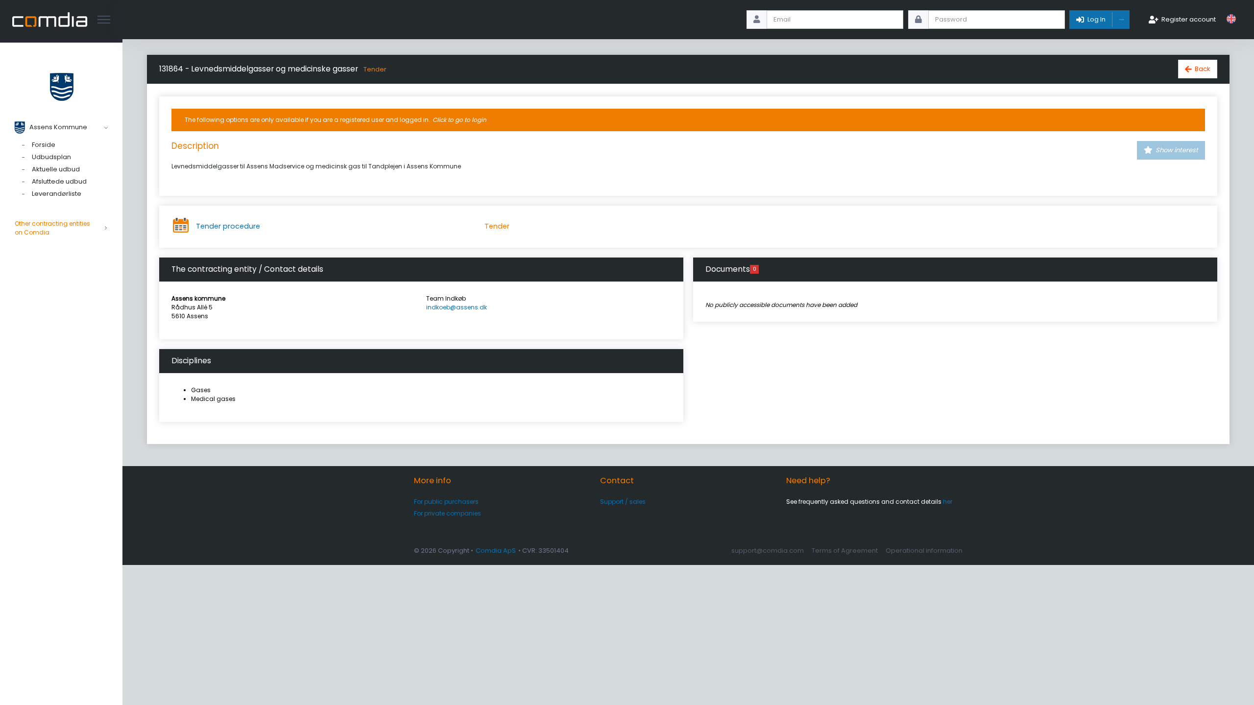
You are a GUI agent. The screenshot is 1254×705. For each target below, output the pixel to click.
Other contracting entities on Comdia (52, 227)
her (947, 501)
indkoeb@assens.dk (456, 307)
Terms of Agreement (845, 550)
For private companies (447, 513)
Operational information (924, 550)
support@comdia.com (767, 550)
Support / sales (623, 501)
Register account (1188, 19)
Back (1202, 68)
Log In (1096, 19)
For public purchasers (446, 501)
